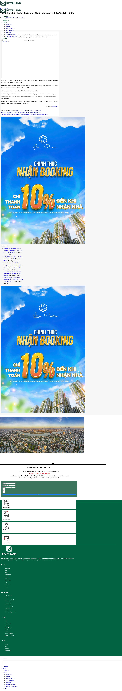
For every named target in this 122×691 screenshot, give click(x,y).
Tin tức (5, 22)
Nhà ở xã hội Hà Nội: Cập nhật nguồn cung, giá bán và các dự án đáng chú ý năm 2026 (13, 273)
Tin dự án (8, 26)
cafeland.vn (55, 106)
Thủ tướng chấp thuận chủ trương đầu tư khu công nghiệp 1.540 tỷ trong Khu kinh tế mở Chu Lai (24, 114)
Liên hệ (5, 38)
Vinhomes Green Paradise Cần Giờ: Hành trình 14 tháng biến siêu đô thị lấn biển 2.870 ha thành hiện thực (13, 250)
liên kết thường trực (36, 110)
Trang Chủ (5, 16)
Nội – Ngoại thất (10, 30)
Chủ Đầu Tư (6, 20)
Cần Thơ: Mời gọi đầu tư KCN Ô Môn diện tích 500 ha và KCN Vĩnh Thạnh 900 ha (20, 112)
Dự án (4, 668)
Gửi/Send (39, 494)
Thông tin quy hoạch (4, 8)
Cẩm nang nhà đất (10, 28)
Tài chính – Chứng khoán (12, 686)
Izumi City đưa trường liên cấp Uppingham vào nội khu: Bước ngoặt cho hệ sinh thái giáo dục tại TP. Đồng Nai (13, 265)
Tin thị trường (9, 24)
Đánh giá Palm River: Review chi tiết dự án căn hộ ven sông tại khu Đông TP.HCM (13, 259)
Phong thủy (8, 32)
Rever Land (22, 17)
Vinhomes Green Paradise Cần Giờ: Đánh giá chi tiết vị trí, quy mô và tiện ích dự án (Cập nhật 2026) (13, 279)
